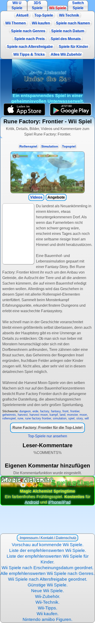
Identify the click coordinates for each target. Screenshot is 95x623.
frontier (74, 411)
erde (35, 411)
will (87, 418)
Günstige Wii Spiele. (48, 585)
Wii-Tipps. (47, 608)
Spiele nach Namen (73, 23)
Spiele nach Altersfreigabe (30, 47)
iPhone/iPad (59, 502)
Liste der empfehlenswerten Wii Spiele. (47, 550)
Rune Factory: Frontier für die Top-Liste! (47, 428)
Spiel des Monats (66, 39)
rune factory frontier (38, 418)
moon (83, 414)
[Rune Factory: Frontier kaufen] (47, 172)
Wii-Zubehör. (47, 596)
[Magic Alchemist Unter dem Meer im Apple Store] (24, 109)
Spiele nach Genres (28, 31)
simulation (59, 418)
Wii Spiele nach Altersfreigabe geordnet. (47, 579)
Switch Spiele (78, 5)
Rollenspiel (28, 146)
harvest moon (39, 414)
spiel (71, 418)
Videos (36, 197)
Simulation (49, 146)
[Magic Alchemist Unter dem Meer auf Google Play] (71, 109)
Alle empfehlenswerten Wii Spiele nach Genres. (47, 573)
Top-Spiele (43, 15)
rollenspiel (9, 418)
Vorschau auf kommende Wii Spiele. (47, 544)
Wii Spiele (57, 8)
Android (32, 502)
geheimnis (9, 414)
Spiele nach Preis (29, 39)
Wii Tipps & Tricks (29, 54)
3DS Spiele (37, 5)
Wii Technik (69, 15)
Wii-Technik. (47, 602)
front (65, 411)
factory (44, 411)
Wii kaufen (41, 23)
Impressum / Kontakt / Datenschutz (47, 538)
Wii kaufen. (48, 613)
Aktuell (22, 15)
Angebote (56, 197)
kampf (54, 414)
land (62, 414)
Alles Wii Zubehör (66, 54)
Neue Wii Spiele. (47, 590)
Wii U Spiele (17, 5)
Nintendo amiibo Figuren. (47, 619)
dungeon (25, 411)
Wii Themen (15, 23)
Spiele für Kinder (73, 47)
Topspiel (69, 146)
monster (72, 414)
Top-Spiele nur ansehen (47, 436)
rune (20, 418)
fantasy (56, 411)
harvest (23, 414)
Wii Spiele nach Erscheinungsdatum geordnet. (47, 567)
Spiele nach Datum (67, 31)
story (79, 418)
